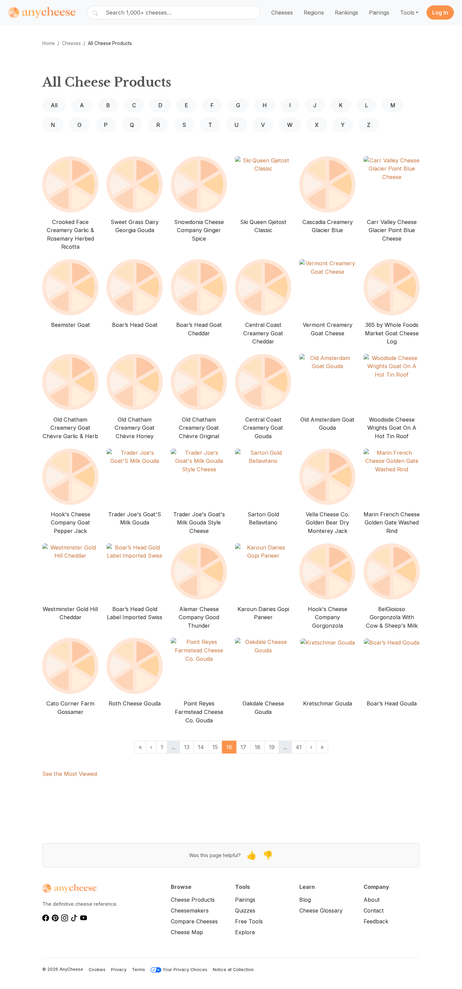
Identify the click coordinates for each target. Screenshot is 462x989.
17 (243, 747)
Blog (305, 899)
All (54, 105)
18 (257, 747)
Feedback (376, 921)
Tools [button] (407, 12)
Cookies (97, 969)
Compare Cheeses (194, 921)
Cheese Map (187, 932)
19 (272, 747)
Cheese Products (193, 899)
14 (201, 747)
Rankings (346, 12)
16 (229, 747)
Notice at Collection (233, 969)
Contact (374, 910)
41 (299, 747)
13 (186, 747)
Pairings (379, 12)
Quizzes (245, 910)
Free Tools (249, 921)
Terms (138, 969)
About (371, 899)
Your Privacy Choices (185, 969)
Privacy (118, 969)
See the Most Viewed (69, 773)
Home (48, 43)
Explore (245, 932)
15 (215, 747)
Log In (440, 12)
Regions (314, 12)
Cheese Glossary (321, 910)
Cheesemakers (190, 910)
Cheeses (282, 12)
